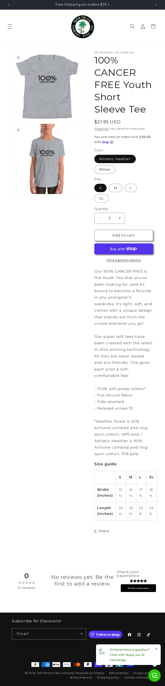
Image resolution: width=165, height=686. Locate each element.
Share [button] (104, 531)
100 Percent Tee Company (56, 673)
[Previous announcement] (9, 4)
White (104, 169)
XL (101, 198)
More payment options (124, 260)
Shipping (101, 128)
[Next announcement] (156, 4)
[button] (10, 26)
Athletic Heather (115, 159)
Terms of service (81, 677)
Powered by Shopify (90, 673)
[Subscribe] (81, 633)
